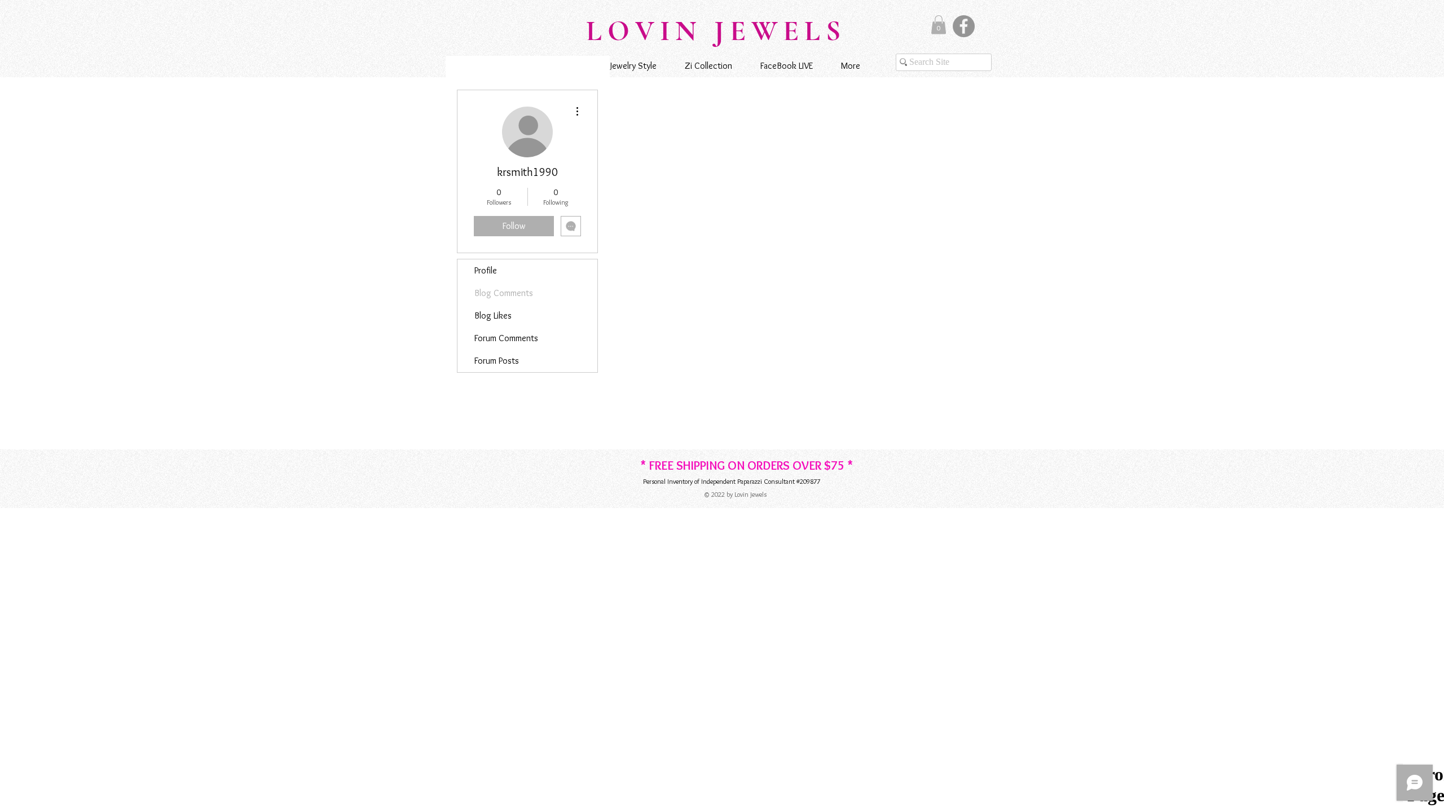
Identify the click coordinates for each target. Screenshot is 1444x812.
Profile (485, 270)
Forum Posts (496, 360)
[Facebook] (964, 26)
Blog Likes (493, 315)
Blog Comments (503, 293)
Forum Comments (506, 338)
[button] (938, 24)
